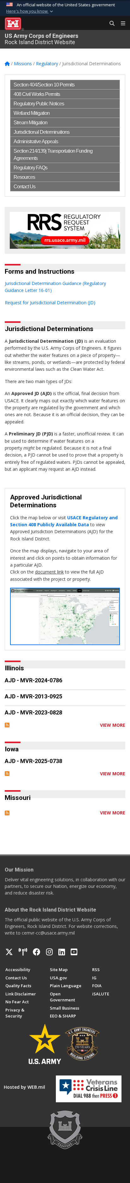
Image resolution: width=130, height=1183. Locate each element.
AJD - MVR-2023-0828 (33, 712)
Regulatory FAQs (30, 167)
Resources (24, 177)
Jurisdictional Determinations (41, 132)
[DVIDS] (23, 952)
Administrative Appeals (36, 141)
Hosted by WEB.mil (24, 1087)
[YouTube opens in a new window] (74, 952)
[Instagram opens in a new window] (49, 952)
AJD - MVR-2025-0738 (33, 761)
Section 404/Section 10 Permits (44, 84)
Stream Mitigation (30, 122)
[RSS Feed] (7, 725)
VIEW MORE (112, 725)
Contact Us (24, 186)
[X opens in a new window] (9, 952)
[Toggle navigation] (120, 24)
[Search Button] (110, 24)
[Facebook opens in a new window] (36, 952)
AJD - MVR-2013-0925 (33, 696)
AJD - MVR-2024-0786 (33, 680)
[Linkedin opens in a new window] (61, 952)
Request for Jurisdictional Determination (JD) (50, 303)
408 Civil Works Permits (37, 94)
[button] (30, 11)
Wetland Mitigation (32, 113)
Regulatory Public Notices (39, 103)
